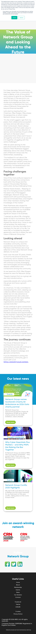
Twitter (18, 604)
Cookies (18, 611)
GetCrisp (28, 630)
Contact (18, 597)
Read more (10, 422)
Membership (18, 587)
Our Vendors (18, 595)
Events (18, 590)
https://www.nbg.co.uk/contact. (16, 362)
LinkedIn (18, 607)
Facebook (18, 602)
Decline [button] (21, 17)
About (18, 585)
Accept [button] (14, 17)
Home (18, 582)
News (18, 592)
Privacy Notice (18, 614)
